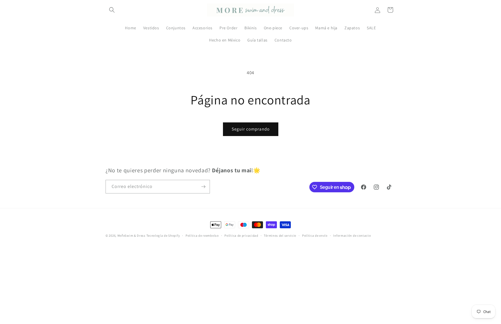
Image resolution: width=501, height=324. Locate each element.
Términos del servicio (280, 236)
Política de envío (315, 236)
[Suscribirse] (203, 186)
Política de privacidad (241, 236)
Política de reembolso (202, 236)
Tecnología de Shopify (163, 236)
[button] (112, 9)
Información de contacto (352, 236)
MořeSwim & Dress (131, 236)
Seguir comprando (251, 129)
